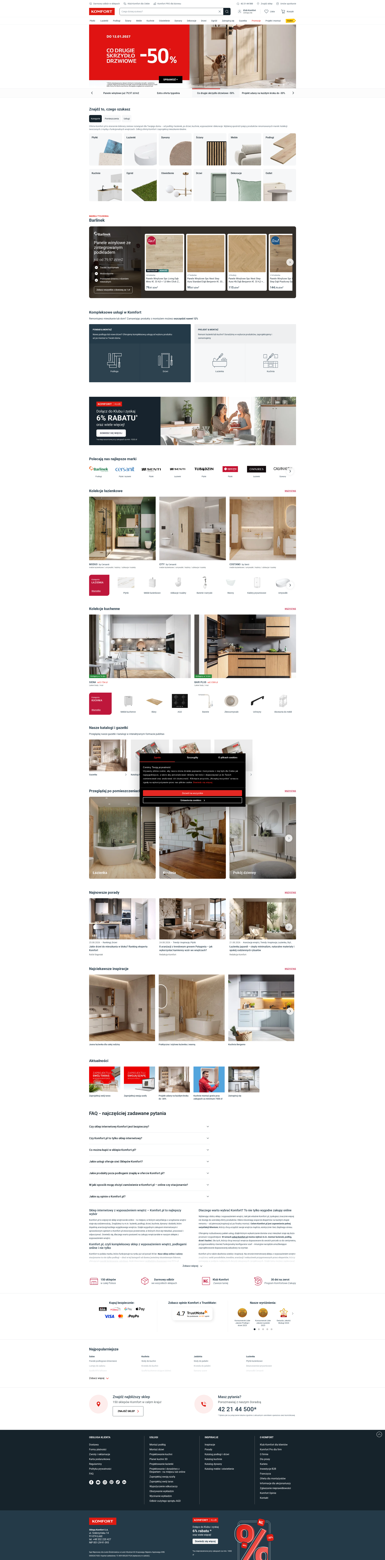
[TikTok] (118, 1482)
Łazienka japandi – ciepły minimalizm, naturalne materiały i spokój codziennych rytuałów (261, 948)
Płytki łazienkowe (254, 1361)
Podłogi (116, 21)
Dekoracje (191, 21)
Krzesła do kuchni (149, 1366)
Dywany (178, 21)
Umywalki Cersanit (255, 1370)
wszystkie (290, 791)
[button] (246, 11)
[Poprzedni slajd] (91, 471)
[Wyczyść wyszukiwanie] (219, 11)
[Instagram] (105, 1482)
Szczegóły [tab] (192, 757)
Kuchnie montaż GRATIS (264, 93)
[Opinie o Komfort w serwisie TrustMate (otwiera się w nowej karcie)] (192, 1313)
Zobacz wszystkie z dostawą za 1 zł (113, 290)
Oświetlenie (164, 21)
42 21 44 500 (247, 3)
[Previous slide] (92, 93)
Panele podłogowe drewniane (103, 1361)
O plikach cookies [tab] (227, 757)
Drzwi (203, 21)
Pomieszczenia (112, 118)
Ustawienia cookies (190, 800)
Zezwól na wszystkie (192, 793)
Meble (139, 21)
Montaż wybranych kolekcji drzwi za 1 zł (216, 93)
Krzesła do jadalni (202, 1366)
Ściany (128, 21)
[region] (192, 56)
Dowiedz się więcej (202, 782)
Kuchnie (150, 21)
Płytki (92, 21)
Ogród (214, 21)
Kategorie (95, 118)
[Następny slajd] (290, 262)
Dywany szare (200, 1370)
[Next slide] (293, 93)
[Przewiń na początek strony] (379, 1434)
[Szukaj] (227, 11)
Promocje (256, 21)
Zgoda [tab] (157, 757)
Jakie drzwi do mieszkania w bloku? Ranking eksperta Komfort (118, 948)
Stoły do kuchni (148, 1361)
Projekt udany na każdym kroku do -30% (168, 93)
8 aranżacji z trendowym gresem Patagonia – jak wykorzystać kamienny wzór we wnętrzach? (185, 948)
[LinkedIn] (124, 1482)
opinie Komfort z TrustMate (197, 1303)
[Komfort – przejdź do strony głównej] (102, 1521)
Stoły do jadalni (201, 1361)
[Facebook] (91, 1482)
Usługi (127, 118)
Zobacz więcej (190, 1265)
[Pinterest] (111, 1482)
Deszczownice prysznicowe (259, 1366)
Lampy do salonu (97, 1366)
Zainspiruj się (228, 21)
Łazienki (104, 21)
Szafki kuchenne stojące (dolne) (156, 1370)
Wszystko (96, 591)
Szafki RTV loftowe (98, 1370)
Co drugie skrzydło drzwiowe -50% (120, 93)
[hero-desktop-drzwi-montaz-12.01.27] (192, 56)
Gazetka (243, 21)
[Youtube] (98, 1482)
